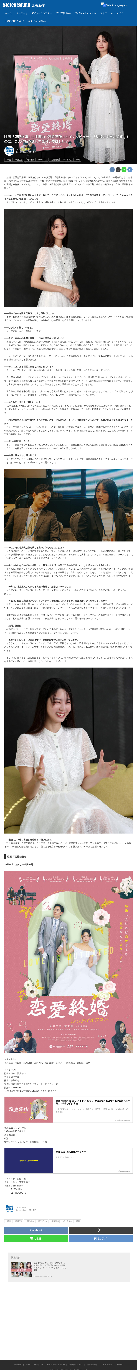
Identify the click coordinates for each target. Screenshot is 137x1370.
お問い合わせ (92, 1365)
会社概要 (18, 1365)
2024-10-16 (21, 149)
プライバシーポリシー (34, 1365)
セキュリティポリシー (56, 1365)
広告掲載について (75, 1365)
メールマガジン (107, 1365)
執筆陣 (120, 1365)
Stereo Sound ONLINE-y (27, 152)
